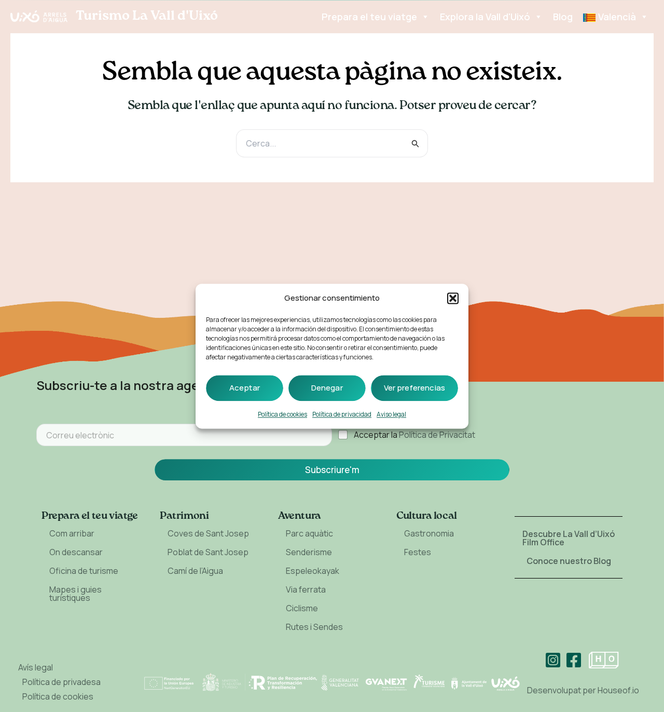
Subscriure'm (332, 470)
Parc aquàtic (309, 533)
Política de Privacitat (437, 434)
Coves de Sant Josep (208, 533)
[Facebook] (573, 660)
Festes (417, 552)
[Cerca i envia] (415, 143)
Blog (563, 16)
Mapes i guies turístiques (75, 593)
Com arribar (71, 533)
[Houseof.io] (604, 660)
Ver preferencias (414, 387)
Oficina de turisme (83, 570)
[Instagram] (553, 660)
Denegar (327, 387)
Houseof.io (618, 690)
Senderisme (309, 552)
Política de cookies (282, 414)
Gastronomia (429, 533)
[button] (453, 298)
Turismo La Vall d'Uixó (147, 16)
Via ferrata (306, 589)
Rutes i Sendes (314, 627)
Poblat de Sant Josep (208, 552)
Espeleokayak (312, 570)
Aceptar (244, 387)
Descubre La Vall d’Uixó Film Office (568, 538)
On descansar (76, 552)
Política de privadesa (61, 682)
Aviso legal (391, 414)
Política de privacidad (341, 414)
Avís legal (35, 667)
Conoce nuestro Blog (569, 561)
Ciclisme (302, 608)
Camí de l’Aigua (195, 570)
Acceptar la (414, 434)
